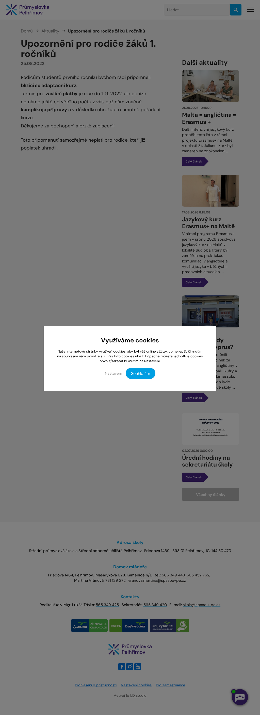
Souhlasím (140, 373)
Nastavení (113, 373)
